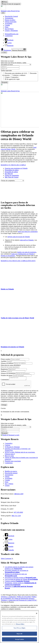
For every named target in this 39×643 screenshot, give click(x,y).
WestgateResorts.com (11, 34)
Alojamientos (9, 18)
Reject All (19, 633)
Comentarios (5, 379)
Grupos (7, 485)
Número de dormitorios (8, 373)
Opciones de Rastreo (7, 602)
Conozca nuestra (17, 581)
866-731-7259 (16, 515)
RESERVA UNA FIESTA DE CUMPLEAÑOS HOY (18, 261)
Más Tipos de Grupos (11, 177)
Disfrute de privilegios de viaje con (16, 575)
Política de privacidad (24, 597)
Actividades (8, 23)
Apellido (3, 361)
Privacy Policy (20, 624)
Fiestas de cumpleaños (12, 175)
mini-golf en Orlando (27, 240)
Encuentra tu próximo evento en (20, 577)
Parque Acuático (10, 20)
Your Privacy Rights (19, 628)
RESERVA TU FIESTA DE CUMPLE (13, 165)
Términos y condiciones (8, 597)
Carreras (7, 445)
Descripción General (11, 16)
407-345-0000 (18, 512)
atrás (3, 13)
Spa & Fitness (9, 29)
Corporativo (8, 443)
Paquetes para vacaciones (13, 461)
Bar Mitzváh (9, 173)
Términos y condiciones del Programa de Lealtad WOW (19, 600)
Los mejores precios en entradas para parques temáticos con (19, 567)
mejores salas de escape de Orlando (19, 237)
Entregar (4, 405)
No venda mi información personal (23, 598)
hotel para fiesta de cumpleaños (28, 231)
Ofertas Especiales (10, 21)
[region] (19, 627)
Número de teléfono (7, 363)
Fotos (6, 27)
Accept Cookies (19, 639)
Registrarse (7, 50)
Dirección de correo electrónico (11, 365)
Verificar (3, 371)
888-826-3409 (18, 494)
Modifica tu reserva (11, 471)
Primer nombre (5, 359)
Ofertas (7, 476)
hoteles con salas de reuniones (26, 252)
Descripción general (11, 473)
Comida (7, 25)
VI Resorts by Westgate (12, 447)
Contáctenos (9, 36)
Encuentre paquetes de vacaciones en (16, 571)
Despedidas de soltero (12, 170)
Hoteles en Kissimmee (8, 255)
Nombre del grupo (6, 375)
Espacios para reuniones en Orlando (16, 168)
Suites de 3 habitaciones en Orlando (22, 254)
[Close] (36, 613)
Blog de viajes (9, 456)
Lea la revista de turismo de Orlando (21, 579)
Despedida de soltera (11, 172)
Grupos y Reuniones (11, 30)
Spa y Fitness (9, 484)
